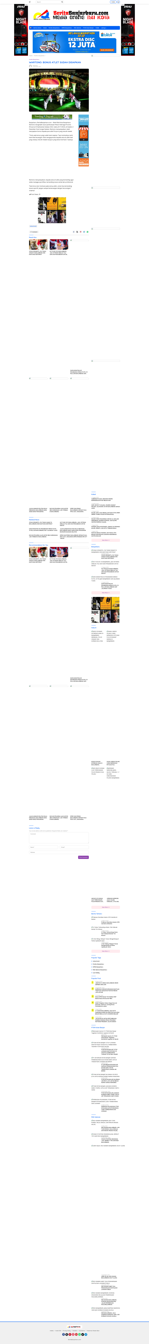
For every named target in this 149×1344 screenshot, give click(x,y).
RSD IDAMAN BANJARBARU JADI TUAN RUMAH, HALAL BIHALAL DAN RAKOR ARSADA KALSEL (110, 1129)
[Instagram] (73, 1334)
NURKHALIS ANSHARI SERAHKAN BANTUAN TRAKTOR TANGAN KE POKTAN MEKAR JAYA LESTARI (107, 990)
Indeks (113, 2)
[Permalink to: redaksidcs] (30, 66)
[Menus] (30, 2)
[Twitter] (66, 1334)
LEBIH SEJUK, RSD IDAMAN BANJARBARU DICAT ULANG (109, 1277)
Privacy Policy (67, 1330)
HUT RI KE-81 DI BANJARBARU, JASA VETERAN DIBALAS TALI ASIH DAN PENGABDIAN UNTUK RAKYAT (58, 253)
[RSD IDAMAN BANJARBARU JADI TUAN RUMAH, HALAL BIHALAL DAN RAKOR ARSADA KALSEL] (105, 1122)
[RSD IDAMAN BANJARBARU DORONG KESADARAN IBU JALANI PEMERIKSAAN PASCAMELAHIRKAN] (105, 1295)
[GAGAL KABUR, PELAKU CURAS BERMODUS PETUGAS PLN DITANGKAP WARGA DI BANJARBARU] (113, 695)
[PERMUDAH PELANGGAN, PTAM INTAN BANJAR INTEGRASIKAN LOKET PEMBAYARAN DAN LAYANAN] (105, 1101)
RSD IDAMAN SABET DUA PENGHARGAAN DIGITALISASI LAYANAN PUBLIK (109, 1288)
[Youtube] (76, 1334)
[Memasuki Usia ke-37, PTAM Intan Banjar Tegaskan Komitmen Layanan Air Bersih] (105, 1032)
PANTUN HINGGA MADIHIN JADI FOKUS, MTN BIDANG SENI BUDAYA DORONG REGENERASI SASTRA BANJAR (103, 534)
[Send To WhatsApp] (87, 232)
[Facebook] (63, 1334)
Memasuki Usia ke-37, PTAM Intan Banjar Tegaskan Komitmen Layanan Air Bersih (109, 1037)
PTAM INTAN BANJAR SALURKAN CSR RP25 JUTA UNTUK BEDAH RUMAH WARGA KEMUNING (110, 1081)
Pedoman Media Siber (93, 1330)
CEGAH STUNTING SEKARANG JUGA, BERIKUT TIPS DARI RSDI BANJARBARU (110, 1140)
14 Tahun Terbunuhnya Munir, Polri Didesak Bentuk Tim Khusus (109, 933)
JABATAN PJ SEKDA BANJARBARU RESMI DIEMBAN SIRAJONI (106, 983)
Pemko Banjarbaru (54, 28)
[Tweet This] (77, 232)
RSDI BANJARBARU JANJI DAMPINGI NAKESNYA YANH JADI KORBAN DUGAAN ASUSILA (110, 1314)
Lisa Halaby (96, 973)
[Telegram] (86, 1334)
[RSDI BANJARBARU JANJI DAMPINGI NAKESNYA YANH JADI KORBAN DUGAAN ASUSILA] (105, 1309)
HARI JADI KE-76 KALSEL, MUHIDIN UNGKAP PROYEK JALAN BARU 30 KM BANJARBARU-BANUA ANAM (105, 506)
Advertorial (33, 226)
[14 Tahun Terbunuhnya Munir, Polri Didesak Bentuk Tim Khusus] (105, 928)
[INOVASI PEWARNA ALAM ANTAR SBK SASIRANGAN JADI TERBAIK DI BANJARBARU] (59, 442)
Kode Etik (58, 1330)
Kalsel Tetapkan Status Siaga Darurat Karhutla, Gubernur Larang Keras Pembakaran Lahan (106, 1004)
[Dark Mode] (118, 2)
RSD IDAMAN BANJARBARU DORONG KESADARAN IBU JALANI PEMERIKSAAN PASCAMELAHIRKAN (109, 1302)
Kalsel (45, 28)
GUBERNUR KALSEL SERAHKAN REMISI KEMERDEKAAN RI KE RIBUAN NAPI (102, 499)
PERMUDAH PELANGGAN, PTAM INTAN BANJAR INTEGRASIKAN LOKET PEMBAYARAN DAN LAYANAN (110, 1109)
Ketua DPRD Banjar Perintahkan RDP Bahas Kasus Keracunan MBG (105, 997)
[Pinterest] (70, 1334)
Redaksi (75, 1330)
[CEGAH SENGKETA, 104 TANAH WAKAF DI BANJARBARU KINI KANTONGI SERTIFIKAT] (38, 244)
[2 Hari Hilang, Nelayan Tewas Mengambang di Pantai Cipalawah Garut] (105, 940)
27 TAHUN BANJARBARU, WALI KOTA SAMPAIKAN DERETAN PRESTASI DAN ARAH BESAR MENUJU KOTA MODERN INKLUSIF (107, 1012)
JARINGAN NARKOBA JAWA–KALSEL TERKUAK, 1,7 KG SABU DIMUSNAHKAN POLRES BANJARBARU (113, 900)
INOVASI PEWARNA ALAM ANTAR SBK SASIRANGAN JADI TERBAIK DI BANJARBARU (59, 510)
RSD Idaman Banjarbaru (100, 970)
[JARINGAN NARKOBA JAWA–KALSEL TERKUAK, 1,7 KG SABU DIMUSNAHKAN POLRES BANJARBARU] (113, 832)
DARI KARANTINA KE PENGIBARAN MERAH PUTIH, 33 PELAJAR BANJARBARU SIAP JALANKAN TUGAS (79, 372)
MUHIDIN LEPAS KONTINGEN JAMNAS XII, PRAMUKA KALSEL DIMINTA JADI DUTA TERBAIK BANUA (105, 527)
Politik (97, 28)
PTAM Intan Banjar (88, 28)
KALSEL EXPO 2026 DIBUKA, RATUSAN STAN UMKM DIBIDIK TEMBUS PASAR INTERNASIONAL (105, 513)
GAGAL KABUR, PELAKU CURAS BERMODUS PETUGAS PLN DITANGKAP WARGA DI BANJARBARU (113, 763)
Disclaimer (82, 1330)
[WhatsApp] (79, 1334)
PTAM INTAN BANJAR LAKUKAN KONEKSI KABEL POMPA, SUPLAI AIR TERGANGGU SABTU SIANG (110, 1094)
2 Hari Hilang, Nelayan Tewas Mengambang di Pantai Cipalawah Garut (109, 945)
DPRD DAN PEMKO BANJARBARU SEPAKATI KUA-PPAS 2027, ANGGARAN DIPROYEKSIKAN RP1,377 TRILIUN (79, 510)
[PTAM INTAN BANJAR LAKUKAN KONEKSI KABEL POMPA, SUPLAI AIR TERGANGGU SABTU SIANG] (105, 1088)
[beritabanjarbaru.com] (74, 15)
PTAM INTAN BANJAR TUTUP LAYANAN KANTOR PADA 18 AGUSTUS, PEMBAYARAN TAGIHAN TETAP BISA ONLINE (109, 1052)
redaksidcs (35, 65)
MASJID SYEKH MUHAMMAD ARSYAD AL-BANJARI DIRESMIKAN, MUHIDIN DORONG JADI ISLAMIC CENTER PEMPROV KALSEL (105, 520)
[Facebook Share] (73, 232)
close (26, 4)
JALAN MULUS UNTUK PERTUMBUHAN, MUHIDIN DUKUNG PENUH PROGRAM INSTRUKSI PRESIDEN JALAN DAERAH (106, 1020)
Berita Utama (37, 28)
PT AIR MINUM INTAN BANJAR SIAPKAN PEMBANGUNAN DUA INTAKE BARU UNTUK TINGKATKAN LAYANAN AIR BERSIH (109, 1068)
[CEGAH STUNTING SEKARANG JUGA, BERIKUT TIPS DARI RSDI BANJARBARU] (105, 1135)
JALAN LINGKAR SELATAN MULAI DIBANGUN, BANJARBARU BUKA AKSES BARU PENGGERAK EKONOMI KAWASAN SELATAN (38, 510)
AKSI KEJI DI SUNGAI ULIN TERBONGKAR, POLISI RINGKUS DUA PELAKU (97, 900)
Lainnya (103, 28)
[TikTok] (82, 1334)
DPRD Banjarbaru (67, 28)
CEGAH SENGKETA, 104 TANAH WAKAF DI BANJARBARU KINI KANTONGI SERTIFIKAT (37, 253)
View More (105, 540)
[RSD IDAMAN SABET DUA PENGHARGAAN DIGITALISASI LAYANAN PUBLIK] (105, 1282)
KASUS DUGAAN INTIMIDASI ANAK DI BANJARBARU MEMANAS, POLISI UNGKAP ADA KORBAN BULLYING (97, 763)
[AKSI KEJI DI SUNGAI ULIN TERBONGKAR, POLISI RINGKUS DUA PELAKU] (98, 832)
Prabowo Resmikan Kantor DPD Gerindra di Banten (110, 922)
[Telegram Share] (84, 232)
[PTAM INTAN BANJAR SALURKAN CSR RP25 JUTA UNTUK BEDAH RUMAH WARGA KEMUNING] (105, 1075)
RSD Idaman (77, 28)
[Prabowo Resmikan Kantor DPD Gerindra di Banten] (105, 918)
